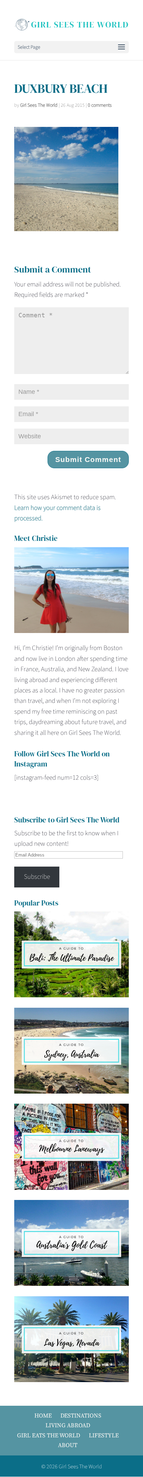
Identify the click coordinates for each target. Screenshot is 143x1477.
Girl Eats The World (48, 1435)
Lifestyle (104, 1435)
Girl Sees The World (39, 105)
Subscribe (37, 877)
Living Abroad (67, 1425)
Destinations (80, 1415)
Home (43, 1415)
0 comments (100, 105)
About (67, 1445)
